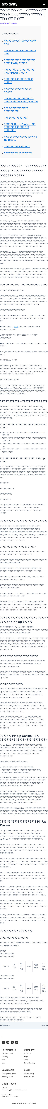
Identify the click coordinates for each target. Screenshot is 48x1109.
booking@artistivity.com (14, 1090)
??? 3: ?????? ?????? (15, 117)
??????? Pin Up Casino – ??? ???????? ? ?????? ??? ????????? (20, 127)
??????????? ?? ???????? (18, 153)
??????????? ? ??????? (17, 146)
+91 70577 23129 (10, 1096)
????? (16, 327)
